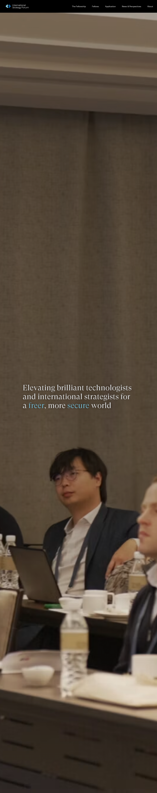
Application (110, 6)
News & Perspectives (131, 6)
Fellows (95, 6)
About (150, 6)
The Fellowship (79, 6)
